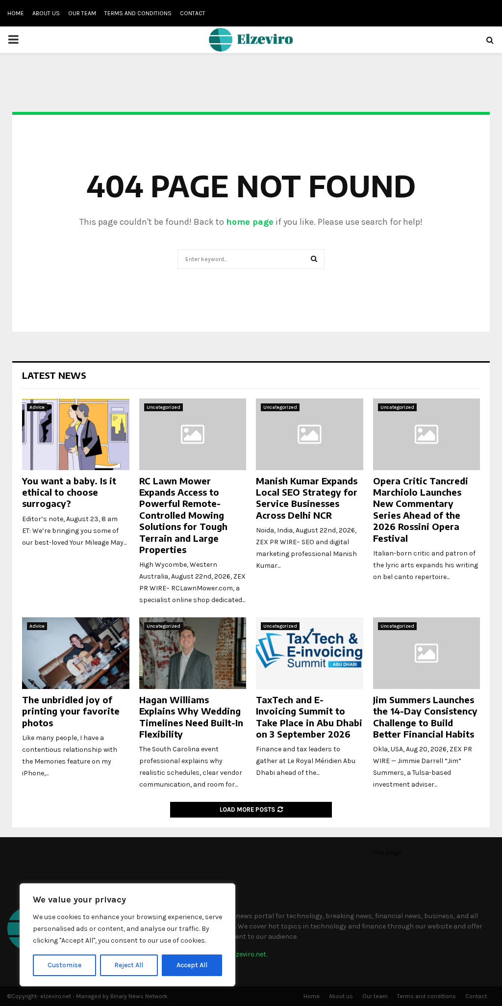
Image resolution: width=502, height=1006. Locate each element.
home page (250, 221)
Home (15, 13)
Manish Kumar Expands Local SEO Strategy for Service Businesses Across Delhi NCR (306, 498)
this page (387, 852)
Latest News (54, 375)
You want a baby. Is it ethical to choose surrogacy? (69, 492)
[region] (127, 934)
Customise (64, 965)
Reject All (128, 965)
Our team (82, 13)
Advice (37, 407)
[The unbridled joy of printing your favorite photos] (75, 653)
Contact (192, 13)
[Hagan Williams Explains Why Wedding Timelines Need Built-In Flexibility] (193, 653)
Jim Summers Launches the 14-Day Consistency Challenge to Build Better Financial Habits (425, 717)
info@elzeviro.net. (239, 954)
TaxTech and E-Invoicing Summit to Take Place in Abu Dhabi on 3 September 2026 (309, 717)
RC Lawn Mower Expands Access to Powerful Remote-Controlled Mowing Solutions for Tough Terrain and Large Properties (183, 515)
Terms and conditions (138, 13)
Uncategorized (163, 407)
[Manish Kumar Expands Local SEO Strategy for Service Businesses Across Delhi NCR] (309, 434)
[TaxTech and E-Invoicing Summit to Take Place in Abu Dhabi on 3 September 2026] (309, 653)
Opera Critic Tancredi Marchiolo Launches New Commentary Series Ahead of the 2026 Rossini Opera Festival (420, 509)
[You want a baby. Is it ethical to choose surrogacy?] (75, 434)
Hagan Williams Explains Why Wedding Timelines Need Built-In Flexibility (191, 717)
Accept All (191, 965)
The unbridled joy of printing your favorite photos (71, 711)
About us (46, 13)
